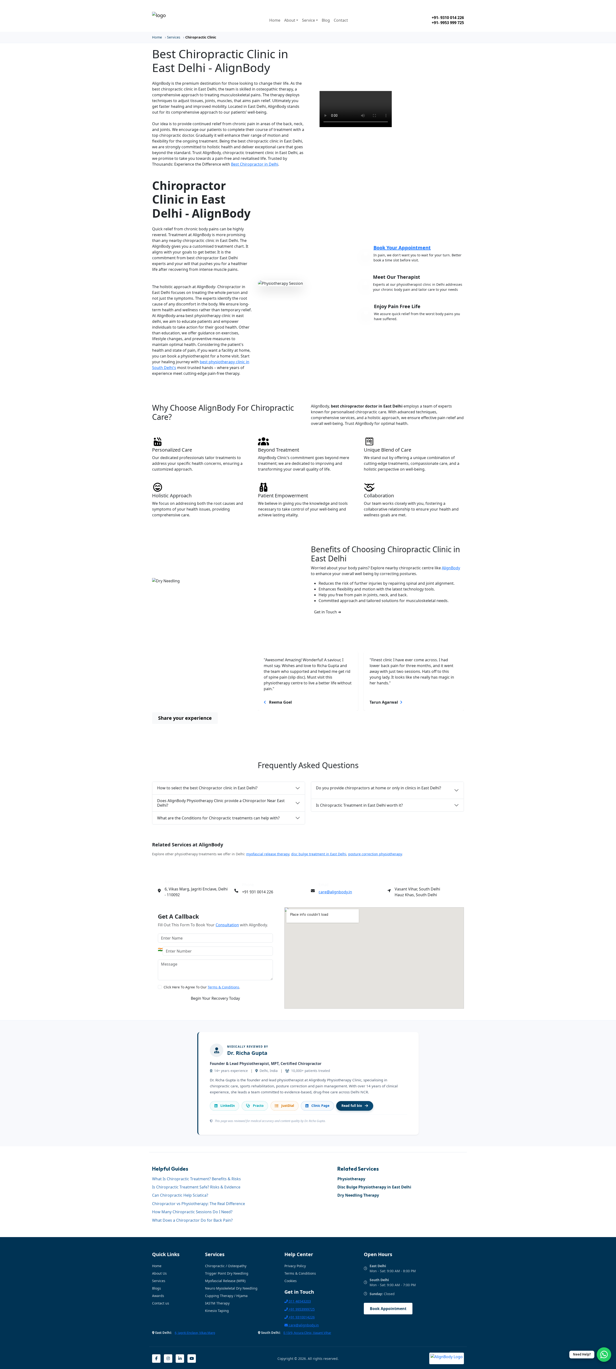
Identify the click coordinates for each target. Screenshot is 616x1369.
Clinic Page (320, 1105)
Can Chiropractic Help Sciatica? (180, 1195)
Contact (341, 20)
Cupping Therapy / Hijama (226, 1295)
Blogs (156, 1288)
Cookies (290, 1280)
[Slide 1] (352, 719)
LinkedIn (227, 1105)
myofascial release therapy (267, 854)
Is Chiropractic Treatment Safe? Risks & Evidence (196, 1187)
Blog (326, 20)
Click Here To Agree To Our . (202, 987)
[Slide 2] (361, 719)
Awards (158, 1295)
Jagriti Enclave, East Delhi (179, 4)
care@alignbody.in (335, 892)
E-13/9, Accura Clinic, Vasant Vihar (307, 1332)
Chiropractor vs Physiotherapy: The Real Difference (198, 1203)
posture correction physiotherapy (375, 854)
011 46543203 (299, 1301)
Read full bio (351, 1105)
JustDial (287, 1105)
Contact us (160, 1303)
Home (274, 20)
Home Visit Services (399, 4)
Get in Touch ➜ (327, 612)
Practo (258, 1105)
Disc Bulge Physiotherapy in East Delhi (374, 1187)
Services (173, 37)
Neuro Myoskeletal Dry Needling (231, 1288)
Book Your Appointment (402, 247)
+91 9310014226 (301, 1317)
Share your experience (185, 718)
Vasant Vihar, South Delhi (291, 4)
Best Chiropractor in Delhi (254, 164)
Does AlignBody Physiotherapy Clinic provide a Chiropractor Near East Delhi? (221, 803)
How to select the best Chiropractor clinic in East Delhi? (207, 788)
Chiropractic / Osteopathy (225, 1266)
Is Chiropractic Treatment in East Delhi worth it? (359, 805)
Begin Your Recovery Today (215, 998)
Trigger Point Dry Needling (226, 1273)
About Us (159, 1273)
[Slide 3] (369, 719)
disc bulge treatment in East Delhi (318, 854)
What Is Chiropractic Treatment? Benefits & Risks (196, 1178)
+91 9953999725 (301, 1309)
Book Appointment (388, 1308)
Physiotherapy (351, 1178)
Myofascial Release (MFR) (225, 1280)
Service (308, 20)
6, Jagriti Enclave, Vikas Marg (195, 1332)
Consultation (227, 925)
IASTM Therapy (217, 1303)
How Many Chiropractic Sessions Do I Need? (192, 1211)
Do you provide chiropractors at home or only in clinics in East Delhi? (378, 788)
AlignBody (451, 568)
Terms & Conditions (223, 987)
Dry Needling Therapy (358, 1195)
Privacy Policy (295, 1266)
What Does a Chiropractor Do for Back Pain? (192, 1220)
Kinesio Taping (217, 1310)
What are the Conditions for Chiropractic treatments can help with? (218, 818)
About (289, 20)
